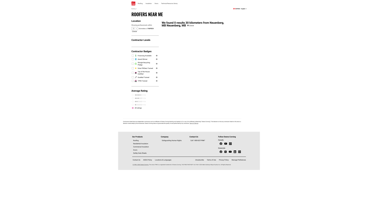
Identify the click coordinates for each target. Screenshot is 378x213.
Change (134, 31)
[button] (156, 55)
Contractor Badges (141, 51)
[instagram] (230, 143)
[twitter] (225, 151)
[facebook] (221, 143)
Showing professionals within (141, 25)
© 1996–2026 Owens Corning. (141, 164)
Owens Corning (133, 3)
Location (136, 20)
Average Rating (139, 90)
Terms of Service (194, 123)
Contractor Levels (140, 39)
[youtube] (225, 144)
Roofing (133, 8)
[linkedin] (235, 151)
